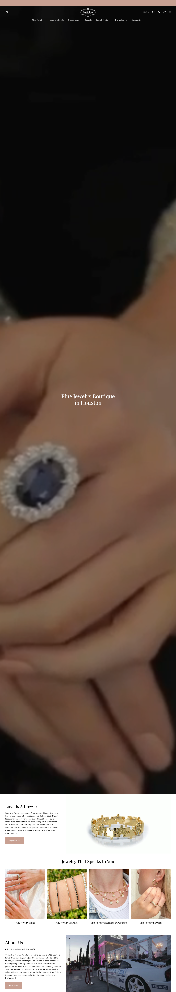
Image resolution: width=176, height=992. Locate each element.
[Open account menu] (159, 12)
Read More (11, 985)
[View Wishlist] (164, 12)
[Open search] (153, 12)
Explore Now (12, 841)
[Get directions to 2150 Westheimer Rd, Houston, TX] (6, 12)
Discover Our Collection (17, 423)
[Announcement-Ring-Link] (6, 2)
